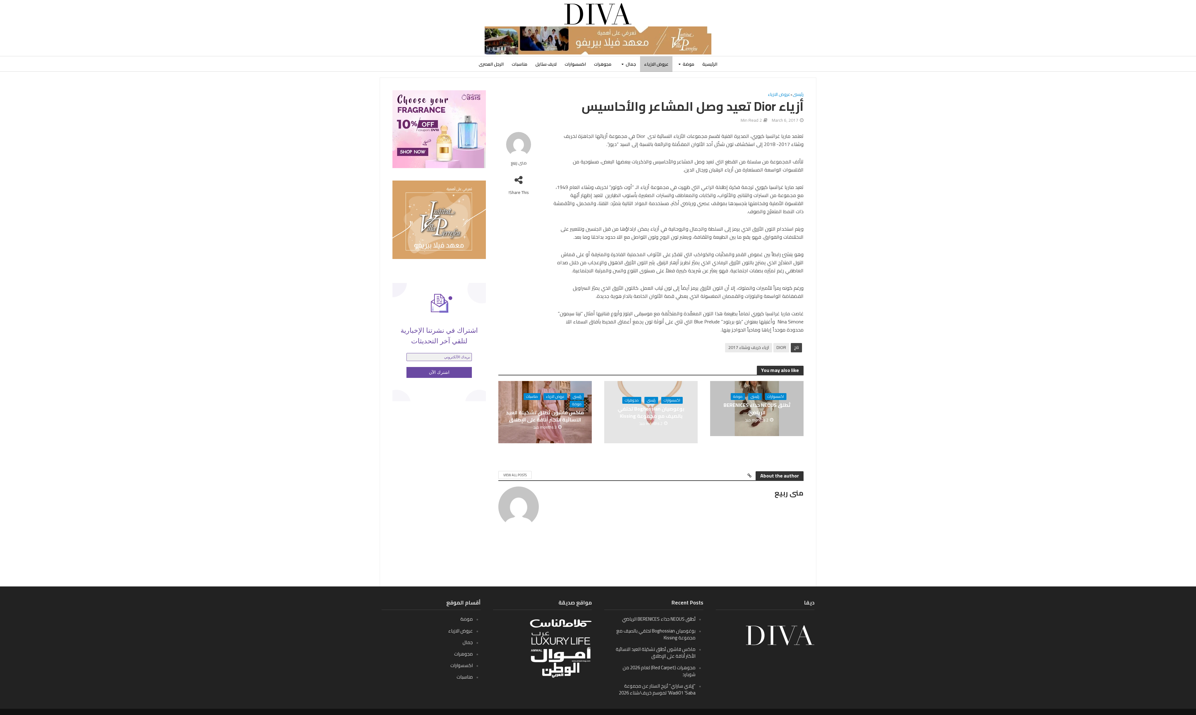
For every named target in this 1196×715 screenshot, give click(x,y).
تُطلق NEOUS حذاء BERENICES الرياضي (757, 409)
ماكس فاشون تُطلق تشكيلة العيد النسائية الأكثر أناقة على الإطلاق (545, 416)
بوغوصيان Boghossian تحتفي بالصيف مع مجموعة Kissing (651, 412)
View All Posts (515, 475)
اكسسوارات (575, 64)
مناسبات (519, 64)
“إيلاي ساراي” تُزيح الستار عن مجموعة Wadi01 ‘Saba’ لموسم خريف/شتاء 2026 (657, 689)
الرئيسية (709, 64)
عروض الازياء (656, 64)
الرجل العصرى (491, 64)
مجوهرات (602, 64)
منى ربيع (519, 163)
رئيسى (798, 94)
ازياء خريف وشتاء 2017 (748, 347)
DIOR (781, 347)
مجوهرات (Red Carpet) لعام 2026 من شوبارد (659, 671)
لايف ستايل (546, 64)
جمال (631, 64)
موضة (688, 64)
